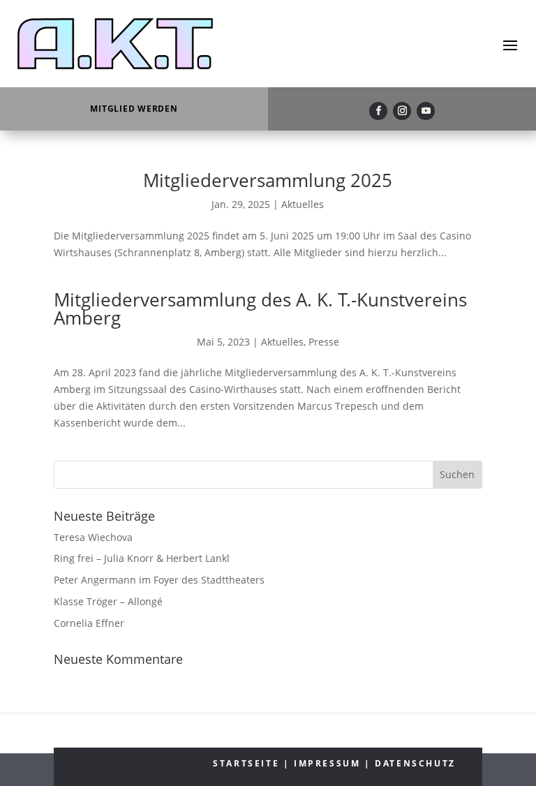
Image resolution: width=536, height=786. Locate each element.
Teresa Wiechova (93, 537)
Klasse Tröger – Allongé (108, 601)
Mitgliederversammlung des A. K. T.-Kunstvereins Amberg (260, 308)
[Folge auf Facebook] (378, 111)
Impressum (327, 763)
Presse (323, 341)
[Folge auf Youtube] (426, 111)
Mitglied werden (134, 108)
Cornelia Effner (89, 623)
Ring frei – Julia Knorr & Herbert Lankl (142, 558)
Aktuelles (302, 204)
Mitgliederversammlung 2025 (267, 180)
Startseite (246, 763)
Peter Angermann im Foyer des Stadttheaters (159, 579)
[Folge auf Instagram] (402, 111)
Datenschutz (415, 763)
